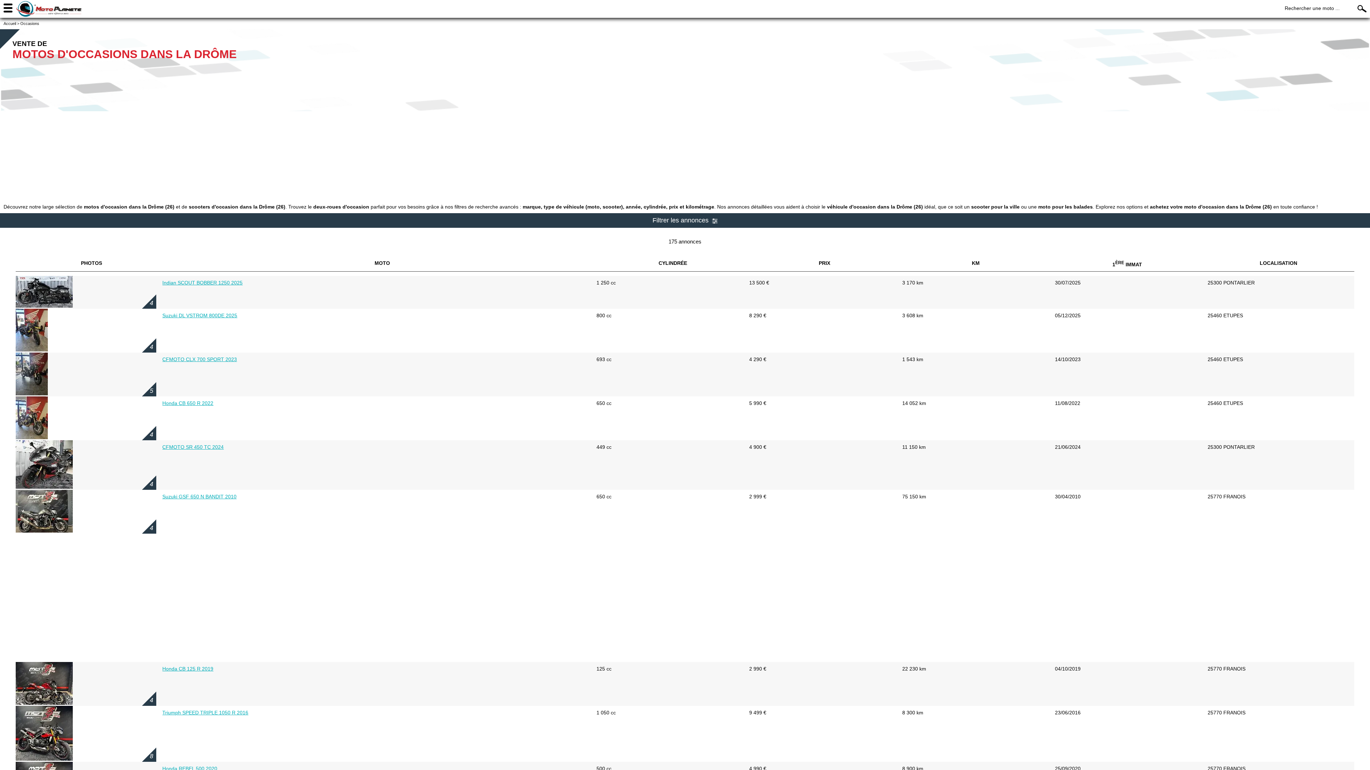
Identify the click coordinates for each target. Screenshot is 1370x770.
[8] (44, 759)
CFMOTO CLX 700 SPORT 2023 (199, 359)
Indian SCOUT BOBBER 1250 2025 (202, 283)
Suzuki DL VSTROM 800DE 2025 (199, 315)
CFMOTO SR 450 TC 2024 (193, 447)
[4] (44, 306)
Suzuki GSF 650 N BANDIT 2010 (199, 496)
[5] (32, 393)
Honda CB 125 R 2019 (187, 669)
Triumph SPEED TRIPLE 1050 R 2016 (205, 712)
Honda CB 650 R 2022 (187, 403)
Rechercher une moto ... (1312, 8)
